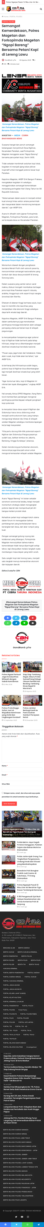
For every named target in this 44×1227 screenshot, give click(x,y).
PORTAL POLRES (16, 16)
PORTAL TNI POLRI (9, 1039)
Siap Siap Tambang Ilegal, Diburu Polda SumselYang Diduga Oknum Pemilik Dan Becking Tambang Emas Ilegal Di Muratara (32, 681)
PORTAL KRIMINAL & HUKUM (13, 1001)
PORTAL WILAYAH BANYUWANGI (14, 1043)
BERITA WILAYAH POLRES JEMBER (15, 1154)
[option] (22, 824)
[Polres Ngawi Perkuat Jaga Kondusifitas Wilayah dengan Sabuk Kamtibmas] (11, 666)
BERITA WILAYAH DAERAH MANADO (15, 1130)
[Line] (24, 623)
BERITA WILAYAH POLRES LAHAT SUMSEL (18, 1163)
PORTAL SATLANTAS (25, 1022)
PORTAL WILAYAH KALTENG (13, 1047)
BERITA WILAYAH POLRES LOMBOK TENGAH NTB (20, 1167)
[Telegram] (16, 623)
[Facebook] (7, 618)
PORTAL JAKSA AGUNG (11, 985)
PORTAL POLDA (27, 1006)
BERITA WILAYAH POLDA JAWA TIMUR (16, 1138)
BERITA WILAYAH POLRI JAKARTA (15, 1200)
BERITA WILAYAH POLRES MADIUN (15, 1171)
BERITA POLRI (22, 960)
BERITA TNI (22, 964)
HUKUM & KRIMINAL (10, 968)
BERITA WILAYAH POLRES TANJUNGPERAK (18, 1196)
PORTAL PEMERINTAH (11, 1006)
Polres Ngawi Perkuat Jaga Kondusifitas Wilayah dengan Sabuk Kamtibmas (11, 678)
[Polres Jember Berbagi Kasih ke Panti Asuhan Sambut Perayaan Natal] (32, 700)
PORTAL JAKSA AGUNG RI (12, 989)
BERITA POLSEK (8, 964)
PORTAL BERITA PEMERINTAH (13, 973)
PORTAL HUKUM (30, 977)
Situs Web (6, 784)
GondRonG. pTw (10, 60)
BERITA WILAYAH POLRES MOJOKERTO (17, 1179)
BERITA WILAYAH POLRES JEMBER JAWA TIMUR (20, 1159)
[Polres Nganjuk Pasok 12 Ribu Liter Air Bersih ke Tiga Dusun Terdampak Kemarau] (8, 888)
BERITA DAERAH (24, 948)
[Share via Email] (32, 623)
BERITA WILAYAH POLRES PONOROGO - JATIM (19, 1187)
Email (4, 775)
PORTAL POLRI (8, 1018)
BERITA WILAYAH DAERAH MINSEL (15, 1134)
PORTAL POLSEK (23, 1018)
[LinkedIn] (24, 618)
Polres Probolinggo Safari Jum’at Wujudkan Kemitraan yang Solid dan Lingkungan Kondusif (11, 712)
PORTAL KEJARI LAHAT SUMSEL (14, 993)
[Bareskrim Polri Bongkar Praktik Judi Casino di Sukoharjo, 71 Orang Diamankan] (8, 874)
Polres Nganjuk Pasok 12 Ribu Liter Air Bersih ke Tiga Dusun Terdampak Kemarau (21, 832)
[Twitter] (16, 618)
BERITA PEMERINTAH (10, 956)
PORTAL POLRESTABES (28, 1014)
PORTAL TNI (7, 1026)
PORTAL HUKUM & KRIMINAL (13, 981)
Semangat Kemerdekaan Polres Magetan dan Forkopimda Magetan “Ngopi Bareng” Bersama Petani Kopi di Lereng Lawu (21, 606)
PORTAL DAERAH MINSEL (12, 977)
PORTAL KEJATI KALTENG (12, 997)
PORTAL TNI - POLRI (10, 1030)
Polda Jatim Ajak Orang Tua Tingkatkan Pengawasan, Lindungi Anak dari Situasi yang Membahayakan (29, 860)
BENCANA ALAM (9, 948)
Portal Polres (22, 1010)
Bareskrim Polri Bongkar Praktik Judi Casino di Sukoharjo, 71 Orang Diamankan (27, 874)
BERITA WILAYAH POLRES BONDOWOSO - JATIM (20, 1150)
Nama (5, 766)
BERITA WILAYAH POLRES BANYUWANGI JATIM (19, 1146)
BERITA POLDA (26, 956)
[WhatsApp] (7, 623)
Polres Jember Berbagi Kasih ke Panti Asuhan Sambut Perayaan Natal (31, 712)
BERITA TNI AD (34, 964)
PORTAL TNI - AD (21, 1026)
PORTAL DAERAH (34, 973)
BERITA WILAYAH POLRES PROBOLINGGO (17, 1192)
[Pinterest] (32, 618)
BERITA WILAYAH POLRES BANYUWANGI (17, 1142)
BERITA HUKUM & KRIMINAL (27, 952)
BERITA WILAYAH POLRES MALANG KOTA (17, 1175)
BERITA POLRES (8, 960)
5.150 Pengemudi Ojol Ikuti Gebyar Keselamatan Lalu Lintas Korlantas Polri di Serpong (28, 900)
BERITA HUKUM (8, 952)
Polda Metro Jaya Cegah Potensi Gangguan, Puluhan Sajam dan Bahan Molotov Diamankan (29, 846)
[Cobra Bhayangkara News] (16, 9)
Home (5, 16)
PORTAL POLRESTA (10, 1014)
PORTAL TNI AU (28, 1035)
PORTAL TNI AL (26, 1030)
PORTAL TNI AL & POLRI (11, 1035)
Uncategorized (31, 1047)
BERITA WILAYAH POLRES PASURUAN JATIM (18, 1183)
